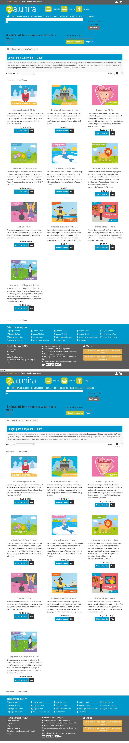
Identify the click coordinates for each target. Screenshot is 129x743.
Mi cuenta (11, 352)
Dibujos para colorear (40, 340)
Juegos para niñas (109, 334)
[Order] (121, 2)
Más (8, 70)
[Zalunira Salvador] (24, 9)
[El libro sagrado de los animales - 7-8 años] (105, 153)
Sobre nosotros (13, 349)
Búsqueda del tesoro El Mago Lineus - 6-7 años (24, 285)
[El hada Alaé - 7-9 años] (24, 211)
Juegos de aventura (109, 337)
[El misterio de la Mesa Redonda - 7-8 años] (64, 95)
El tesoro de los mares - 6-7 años (64, 168)
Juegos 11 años (61, 334)
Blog (9, 362)
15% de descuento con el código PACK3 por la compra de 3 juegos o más (103, 357)
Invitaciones (60, 340)
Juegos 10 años (38, 334)
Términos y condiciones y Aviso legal (21, 359)
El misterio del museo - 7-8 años (105, 227)
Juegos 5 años (37, 331)
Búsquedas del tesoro (20, 16)
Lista (122, 75)
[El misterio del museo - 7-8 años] (105, 211)
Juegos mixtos (37, 337)
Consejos (90, 16)
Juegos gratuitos (61, 16)
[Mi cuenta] (116, 2)
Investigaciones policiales (41, 16)
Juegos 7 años (83, 331)
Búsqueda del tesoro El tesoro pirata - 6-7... (64, 227)
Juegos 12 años (84, 334)
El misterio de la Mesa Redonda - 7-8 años (64, 110)
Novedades (82, 340)
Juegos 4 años (14, 331)
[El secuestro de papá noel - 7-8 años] (24, 95)
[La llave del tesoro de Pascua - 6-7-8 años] (24, 153)
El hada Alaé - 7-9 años (24, 227)
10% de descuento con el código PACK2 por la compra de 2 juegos (102, 351)
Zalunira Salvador (12, 2)
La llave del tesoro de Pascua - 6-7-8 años (24, 168)
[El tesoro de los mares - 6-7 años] (64, 153)
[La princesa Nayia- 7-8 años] (105, 95)
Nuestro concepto (77, 16)
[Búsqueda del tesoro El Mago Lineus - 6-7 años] (24, 270)
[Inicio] (8, 16)
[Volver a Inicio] (8, 49)
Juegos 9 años (14, 334)
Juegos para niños (16, 337)
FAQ (8, 354)
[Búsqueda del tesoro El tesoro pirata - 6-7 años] (64, 211)
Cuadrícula (117, 75)
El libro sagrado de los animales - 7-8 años (105, 168)
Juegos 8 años (107, 331)
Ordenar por (10, 73)
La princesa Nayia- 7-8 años (104, 110)
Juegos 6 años (60, 331)
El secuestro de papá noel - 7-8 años (24, 110)
